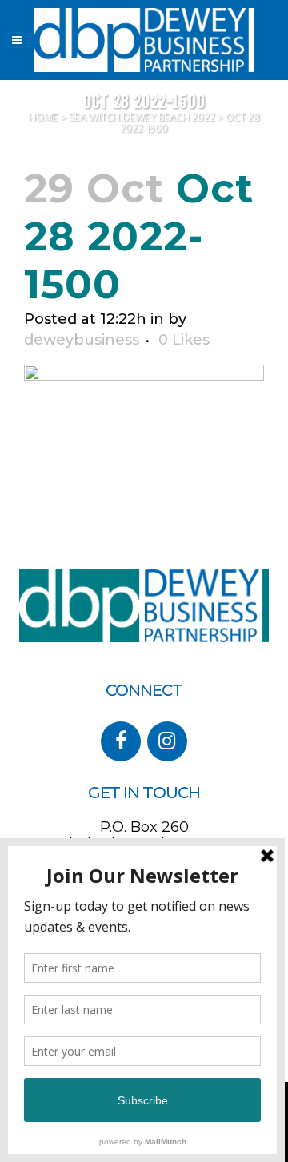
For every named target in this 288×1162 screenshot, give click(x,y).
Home (43, 117)
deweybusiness (81, 340)
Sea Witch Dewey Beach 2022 (142, 117)
